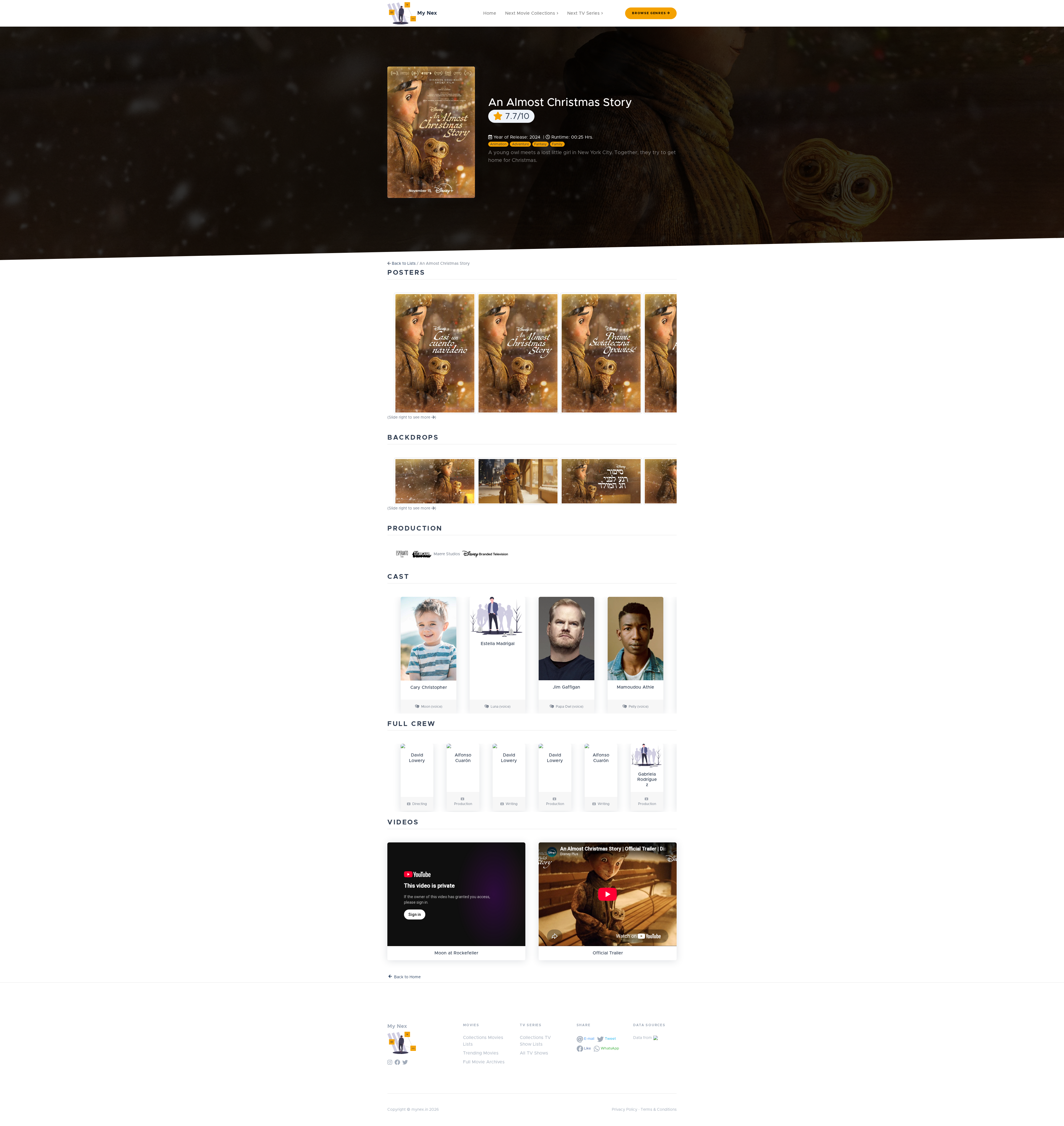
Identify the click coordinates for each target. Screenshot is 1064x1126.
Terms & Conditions (659, 1110)
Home (489, 13)
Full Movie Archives (484, 1062)
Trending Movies (480, 1053)
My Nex (426, 13)
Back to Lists (404, 264)
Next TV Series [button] (583, 13)
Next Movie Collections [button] (530, 13)
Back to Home (407, 977)
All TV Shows (534, 1053)
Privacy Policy (624, 1110)
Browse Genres (649, 13)
